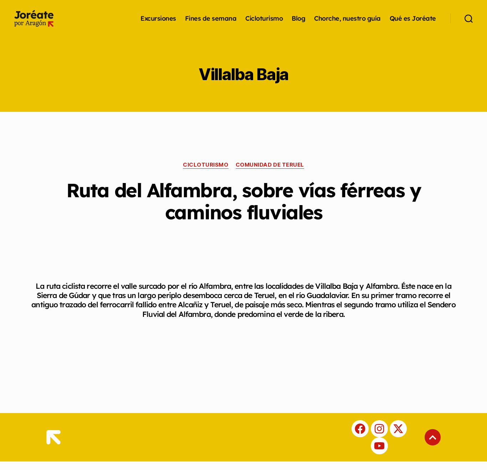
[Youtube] (379, 445)
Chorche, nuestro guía (347, 18)
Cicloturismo (264, 18)
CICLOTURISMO (206, 165)
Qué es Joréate (413, 18)
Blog (298, 18)
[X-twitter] (398, 428)
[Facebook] (360, 428)
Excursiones (158, 18)
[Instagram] (379, 428)
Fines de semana (211, 18)
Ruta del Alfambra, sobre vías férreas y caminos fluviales (243, 201)
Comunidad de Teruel (270, 165)
